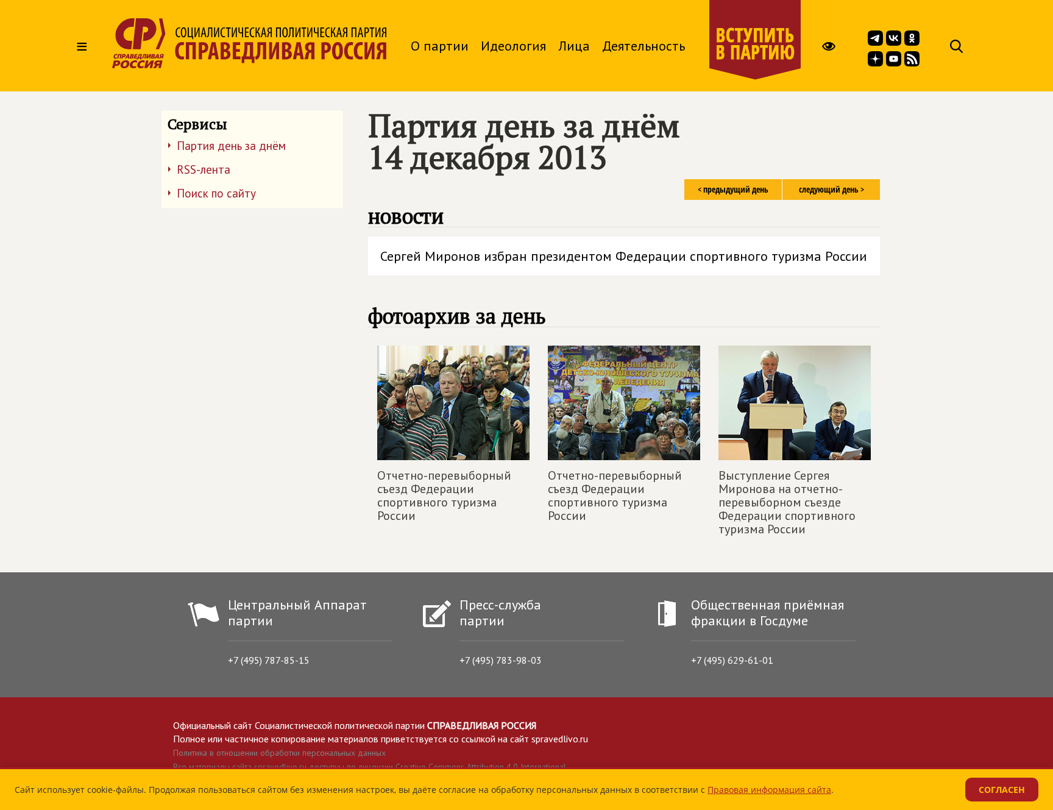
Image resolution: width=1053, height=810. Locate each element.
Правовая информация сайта (769, 789)
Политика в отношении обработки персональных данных (279, 752)
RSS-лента (203, 169)
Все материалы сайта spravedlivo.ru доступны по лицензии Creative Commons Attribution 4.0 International (369, 766)
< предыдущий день (733, 189)
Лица (574, 45)
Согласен (1002, 789)
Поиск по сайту (216, 193)
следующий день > (831, 189)
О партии (440, 45)
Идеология (513, 45)
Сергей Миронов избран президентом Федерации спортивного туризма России (623, 256)
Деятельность (643, 45)
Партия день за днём (231, 145)
